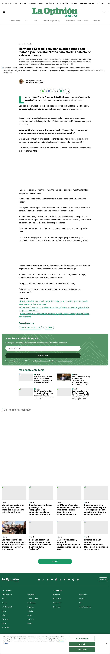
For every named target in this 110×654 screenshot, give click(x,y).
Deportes (31, 607)
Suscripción (57, 603)
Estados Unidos (36, 3)
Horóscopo (57, 607)
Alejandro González (35, 81)
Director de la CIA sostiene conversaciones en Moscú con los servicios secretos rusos (96, 544)
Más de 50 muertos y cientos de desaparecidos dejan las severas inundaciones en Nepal (69, 544)
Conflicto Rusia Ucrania (30, 327)
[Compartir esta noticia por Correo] (61, 91)
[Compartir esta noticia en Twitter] (55, 91)
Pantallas (96, 21)
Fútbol (35, 21)
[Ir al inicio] (10, 579)
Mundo (74, 3)
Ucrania (49, 327)
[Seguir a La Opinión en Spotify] (73, 579)
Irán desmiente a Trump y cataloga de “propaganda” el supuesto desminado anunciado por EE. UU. (81, 380)
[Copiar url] (67, 91)
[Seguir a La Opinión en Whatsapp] (69, 579)
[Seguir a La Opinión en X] (43, 579)
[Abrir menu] (4, 12)
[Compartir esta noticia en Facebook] (48, 91)
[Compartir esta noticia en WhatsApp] (42, 91)
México (100, 3)
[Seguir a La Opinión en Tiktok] (56, 579)
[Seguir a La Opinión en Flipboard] (65, 579)
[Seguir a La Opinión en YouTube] (52, 579)
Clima (81, 603)
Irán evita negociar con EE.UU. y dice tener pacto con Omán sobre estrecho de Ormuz (43, 379)
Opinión (30, 611)
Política (50, 3)
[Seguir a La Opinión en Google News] (60, 579)
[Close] (106, 643)
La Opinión (22, 44)
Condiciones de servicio (65, 361)
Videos (23, 3)
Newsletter (57, 599)
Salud (3, 615)
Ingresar (105, 12)
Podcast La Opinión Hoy (51, 21)
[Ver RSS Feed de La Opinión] (78, 579)
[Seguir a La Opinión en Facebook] (39, 579)
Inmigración (62, 3)
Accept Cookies (81, 649)
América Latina (87, 3)
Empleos (82, 599)
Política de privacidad (41, 361)
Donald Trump (15, 21)
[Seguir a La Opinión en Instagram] (47, 579)
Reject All (82, 644)
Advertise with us (85, 607)
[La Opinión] (54, 12)
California (31, 619)
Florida (30, 623)
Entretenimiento (7, 607)
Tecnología (5, 619)
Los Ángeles (32, 603)
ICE (26, 21)
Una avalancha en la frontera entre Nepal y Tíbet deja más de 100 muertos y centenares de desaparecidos (80, 395)
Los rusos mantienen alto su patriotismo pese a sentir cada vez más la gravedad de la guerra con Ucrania (14, 544)
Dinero (4, 611)
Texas (4, 623)
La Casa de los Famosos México (76, 21)
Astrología (5, 627)
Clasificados (83, 595)
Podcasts (56, 595)
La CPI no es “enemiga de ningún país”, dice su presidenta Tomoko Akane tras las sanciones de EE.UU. (43, 395)
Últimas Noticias (9, 3)
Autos (30, 615)
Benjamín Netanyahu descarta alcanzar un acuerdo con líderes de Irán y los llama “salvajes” (40, 544)
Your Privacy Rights (82, 638)
